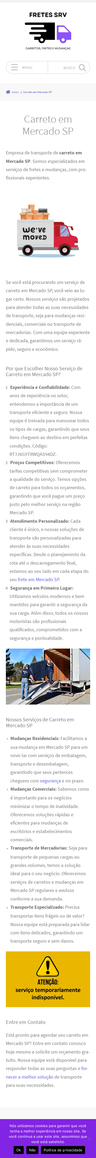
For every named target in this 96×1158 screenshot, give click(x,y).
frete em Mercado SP (38, 579)
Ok (18, 1150)
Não (32, 1150)
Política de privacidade (63, 1150)
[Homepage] (48, 32)
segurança (50, 781)
